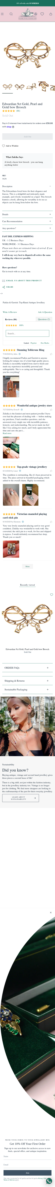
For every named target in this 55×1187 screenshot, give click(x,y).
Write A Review (10, 312)
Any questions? (9, 228)
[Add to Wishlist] (51, 594)
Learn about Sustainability (18, 798)
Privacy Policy (43, 1178)
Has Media (45, 343)
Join (27, 1172)
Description (7, 186)
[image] (11, 386)
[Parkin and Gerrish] (27, 14)
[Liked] (51, 354)
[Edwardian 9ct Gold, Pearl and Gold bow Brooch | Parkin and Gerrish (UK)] (7, 86)
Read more (7, 433)
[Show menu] (3, 14)
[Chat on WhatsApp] (49, 1181)
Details (5, 214)
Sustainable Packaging (16, 689)
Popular (34, 343)
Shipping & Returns (15, 680)
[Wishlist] (42, 14)
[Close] (50, 912)
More (28, 566)
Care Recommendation (12, 221)
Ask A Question (45, 312)
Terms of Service (9, 1180)
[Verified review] (19, 354)
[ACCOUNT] (35, 14)
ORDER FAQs (12, 667)
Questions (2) (44, 319)
